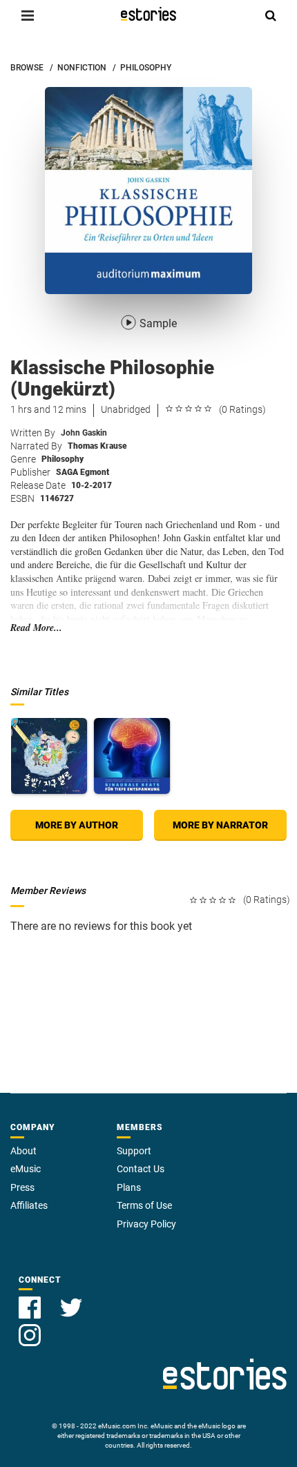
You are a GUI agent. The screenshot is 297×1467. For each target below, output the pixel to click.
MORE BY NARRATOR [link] (220, 824)
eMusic (25, 1168)
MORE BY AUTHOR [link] (76, 824)
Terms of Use (144, 1205)
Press (22, 1187)
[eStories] (148, 14)
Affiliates (29, 1205)
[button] (27, 15)
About (23, 1150)
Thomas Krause (97, 446)
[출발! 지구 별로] (49, 756)
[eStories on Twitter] (71, 1299)
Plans (129, 1187)
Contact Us (140, 1168)
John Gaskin (84, 433)
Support (134, 1150)
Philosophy (62, 459)
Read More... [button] (36, 627)
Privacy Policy (146, 1224)
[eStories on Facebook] (31, 1299)
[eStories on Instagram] (29, 1327)
